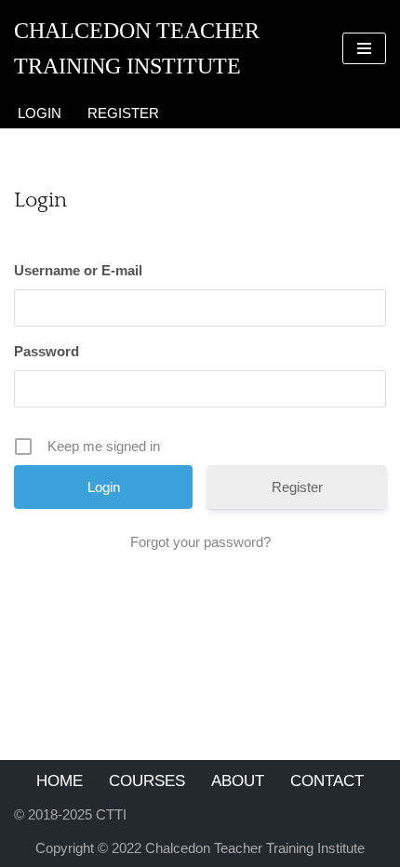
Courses (147, 780)
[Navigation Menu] (364, 48)
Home (59, 780)
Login (39, 113)
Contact (327, 780)
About (237, 780)
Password (46, 351)
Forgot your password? (200, 542)
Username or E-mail (78, 270)
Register (123, 113)
